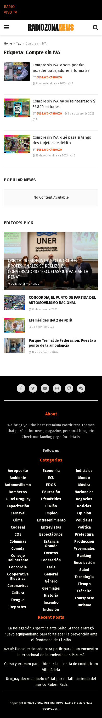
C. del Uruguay (17, 499)
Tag (18, 43)
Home (8, 43)
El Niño (51, 506)
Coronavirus (18, 586)
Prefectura (84, 534)
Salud (84, 570)
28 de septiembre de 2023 (51, 155)
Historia (51, 595)
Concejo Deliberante (18, 557)
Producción (84, 541)
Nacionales (84, 492)
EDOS (51, 485)
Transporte (84, 598)
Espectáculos (51, 534)
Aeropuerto (18, 471)
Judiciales (84, 471)
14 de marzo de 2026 (44, 352)
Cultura (18, 593)
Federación (51, 560)
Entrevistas (51, 527)
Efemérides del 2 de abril (50, 320)
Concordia (18, 567)
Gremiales (51, 588)
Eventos (51, 553)
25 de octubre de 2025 (24, 284)
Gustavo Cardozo (49, 77)
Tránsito (84, 591)
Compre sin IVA (36, 43)
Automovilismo (18, 485)
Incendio (51, 602)
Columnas (17, 541)
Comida (17, 548)
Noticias (84, 506)
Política (84, 527)
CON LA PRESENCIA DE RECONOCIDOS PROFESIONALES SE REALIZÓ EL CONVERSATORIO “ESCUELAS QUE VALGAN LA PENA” (48, 268)
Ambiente (18, 478)
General (51, 574)
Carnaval (17, 513)
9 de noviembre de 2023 (50, 83)
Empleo (51, 513)
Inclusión (51, 609)
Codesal (18, 527)
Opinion (84, 513)
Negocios (84, 499)
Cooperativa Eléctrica (18, 576)
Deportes (17, 607)
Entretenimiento (51, 520)
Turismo (84, 605)
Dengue (18, 600)
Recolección (84, 563)
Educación (51, 492)
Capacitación (18, 506)
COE (17, 534)
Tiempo (84, 584)
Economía (51, 471)
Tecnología (84, 577)
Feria (51, 567)
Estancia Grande (51, 543)
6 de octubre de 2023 (80, 113)
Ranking (84, 555)
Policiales (84, 520)
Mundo (84, 478)
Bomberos (18, 492)
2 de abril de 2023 (42, 327)
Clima (17, 520)
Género (51, 581)
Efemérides (51, 499)
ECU (51, 478)
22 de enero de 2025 (44, 309)
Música (84, 485)
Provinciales (84, 548)
